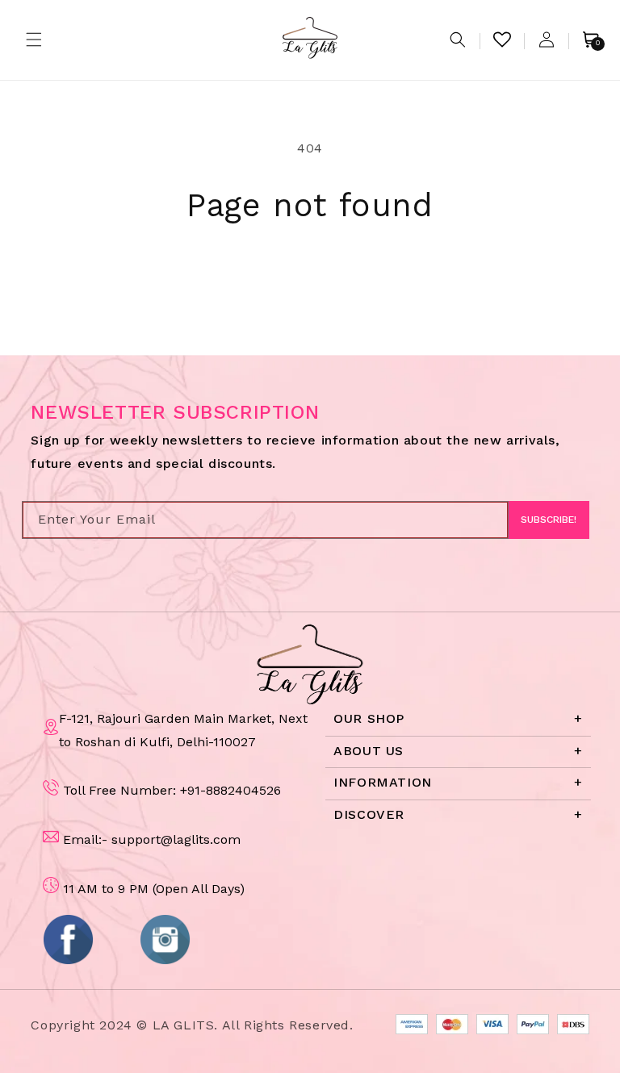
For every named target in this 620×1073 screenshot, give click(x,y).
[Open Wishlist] (502, 39)
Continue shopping (310, 277)
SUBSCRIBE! (548, 519)
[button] (34, 39)
